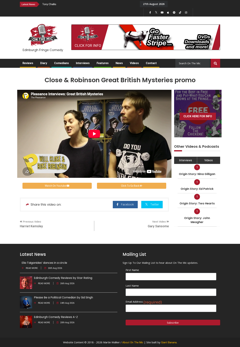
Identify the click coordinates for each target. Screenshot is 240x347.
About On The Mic (132, 342)
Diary (43, 63)
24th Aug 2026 (67, 303)
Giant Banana (169, 342)
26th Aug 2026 (55, 268)
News (119, 63)
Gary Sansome (158, 226)
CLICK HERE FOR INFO (197, 116)
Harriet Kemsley (31, 226)
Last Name (132, 285)
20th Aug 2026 (67, 322)
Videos (134, 63)
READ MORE (31, 268)
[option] (88, 4)
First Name (132, 270)
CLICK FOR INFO (88, 45)
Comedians (61, 63)
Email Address (144, 301)
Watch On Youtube (56, 185)
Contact (151, 63)
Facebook (127, 204)
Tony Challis (49, 4)
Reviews (27, 63)
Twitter (154, 204)
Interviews (83, 63)
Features (103, 63)
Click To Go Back (130, 185)
